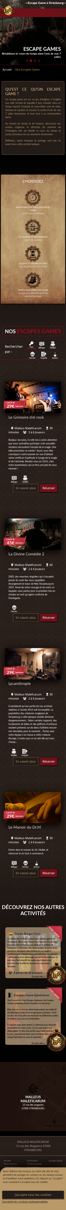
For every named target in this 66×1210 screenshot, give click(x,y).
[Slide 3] (35, 60)
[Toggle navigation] (61, 12)
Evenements (33, 1167)
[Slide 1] (26, 60)
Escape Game (55, 1160)
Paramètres (12, 1187)
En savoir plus (26, 488)
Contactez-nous (12, 1167)
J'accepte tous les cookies (33, 1195)
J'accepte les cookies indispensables (25, 1202)
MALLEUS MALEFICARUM (33, 1142)
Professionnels (34, 1163)
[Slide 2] (30, 60)
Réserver (48, 488)
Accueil (7, 69)
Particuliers (32, 1160)
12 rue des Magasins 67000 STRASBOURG (33, 1148)
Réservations (10, 1163)
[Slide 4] (39, 60)
